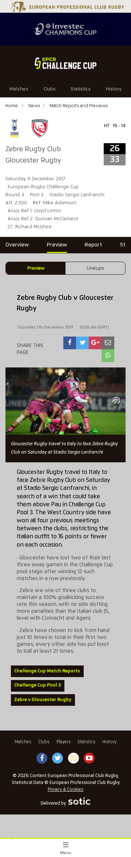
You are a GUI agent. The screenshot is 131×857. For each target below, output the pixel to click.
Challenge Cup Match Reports (47, 671)
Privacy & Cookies (65, 789)
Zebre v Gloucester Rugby (42, 699)
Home (12, 106)
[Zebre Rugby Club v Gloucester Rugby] (70, 343)
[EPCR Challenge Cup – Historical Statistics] (65, 63)
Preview (35, 268)
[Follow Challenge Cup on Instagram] (73, 758)
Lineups (95, 268)
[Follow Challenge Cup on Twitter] (58, 758)
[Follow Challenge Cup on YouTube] (89, 758)
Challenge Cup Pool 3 (37, 685)
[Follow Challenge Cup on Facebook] (42, 758)
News (34, 106)
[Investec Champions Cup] (65, 29)
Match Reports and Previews (78, 106)
